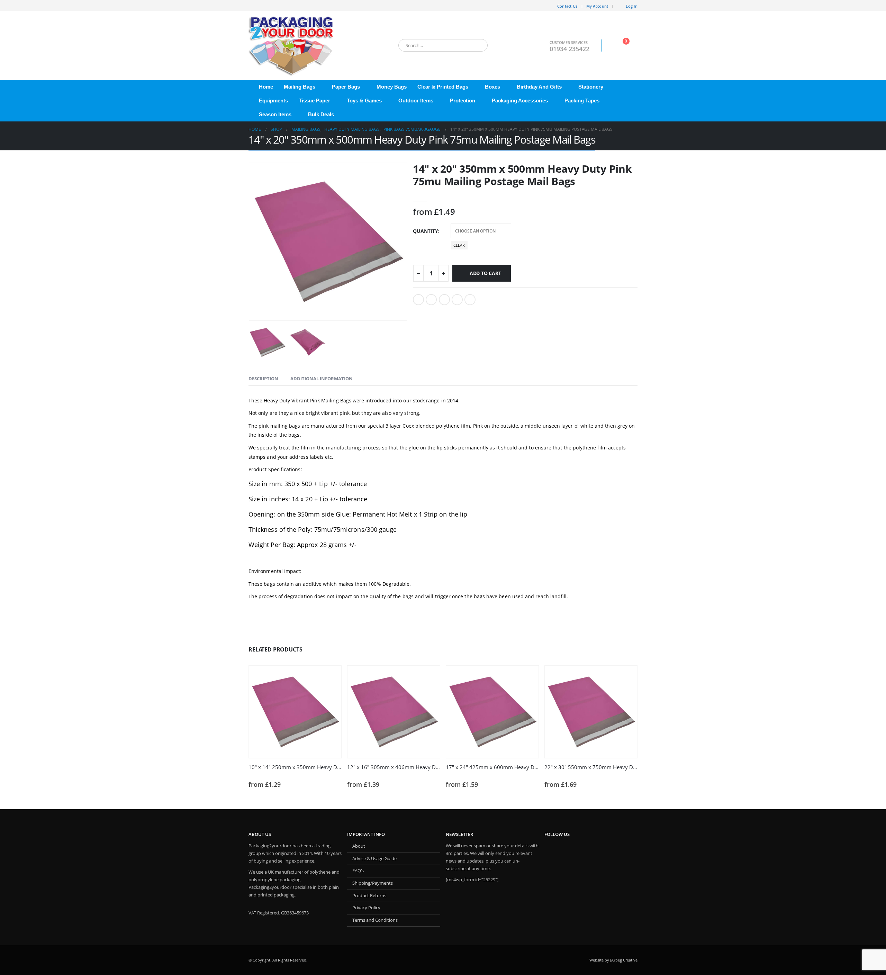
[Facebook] (254, 5)
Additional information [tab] (321, 378)
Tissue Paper (314, 100)
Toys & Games (364, 100)
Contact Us (567, 6)
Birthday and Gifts (539, 87)
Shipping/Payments (372, 883)
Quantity (425, 231)
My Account (597, 6)
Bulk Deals (321, 114)
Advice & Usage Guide (374, 859)
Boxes (492, 87)
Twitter (431, 299)
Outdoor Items (415, 100)
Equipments (273, 100)
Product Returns (369, 896)
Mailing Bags (299, 87)
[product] (295, 712)
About (358, 846)
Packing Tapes (581, 100)
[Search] (477, 45)
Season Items (275, 114)
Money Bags (392, 87)
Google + (457, 299)
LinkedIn (444, 299)
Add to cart (485, 273)
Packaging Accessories (520, 100)
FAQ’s (358, 871)
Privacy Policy (366, 908)
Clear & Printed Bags (442, 87)
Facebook (418, 299)
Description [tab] (263, 378)
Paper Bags (346, 87)
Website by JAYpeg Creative (613, 960)
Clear (459, 245)
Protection (462, 100)
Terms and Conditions (375, 920)
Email (470, 299)
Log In (632, 6)
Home (266, 87)
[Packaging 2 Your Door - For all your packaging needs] (291, 45)
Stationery (590, 87)
